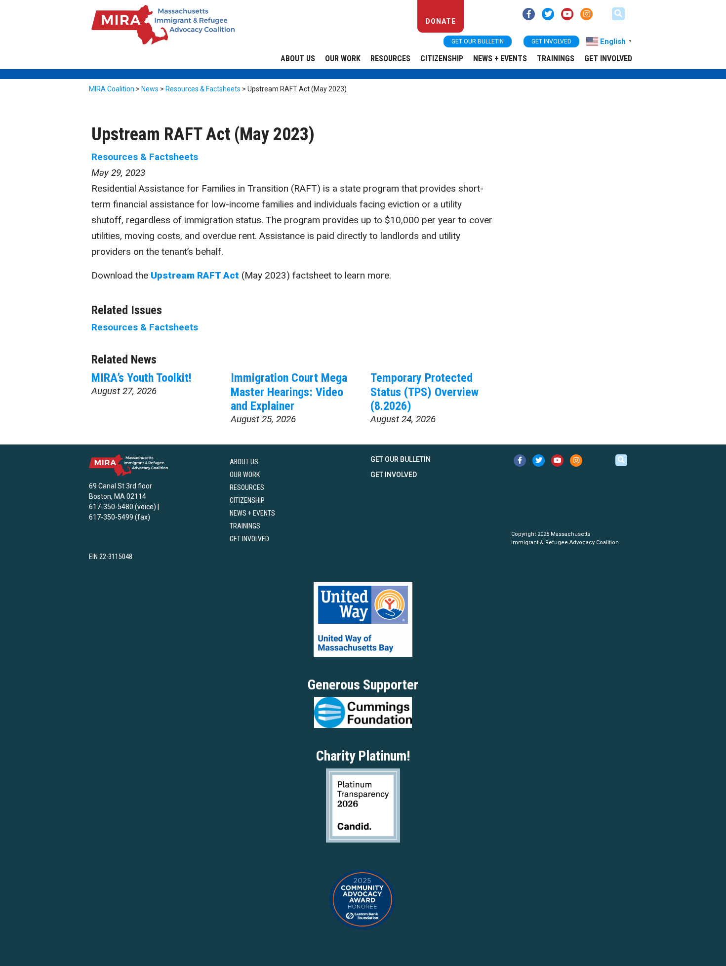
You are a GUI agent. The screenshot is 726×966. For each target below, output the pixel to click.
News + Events (500, 58)
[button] (618, 13)
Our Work (343, 58)
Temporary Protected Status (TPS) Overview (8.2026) (424, 392)
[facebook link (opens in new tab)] (529, 14)
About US (298, 58)
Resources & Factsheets (144, 156)
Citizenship (441, 58)
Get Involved (608, 58)
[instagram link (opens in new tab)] (586, 14)
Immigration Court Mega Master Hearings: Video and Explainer (289, 392)
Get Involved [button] (551, 41)
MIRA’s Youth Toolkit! (141, 378)
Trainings (555, 58)
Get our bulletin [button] (477, 41)
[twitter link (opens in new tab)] (548, 14)
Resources (390, 58)
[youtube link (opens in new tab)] (567, 14)
